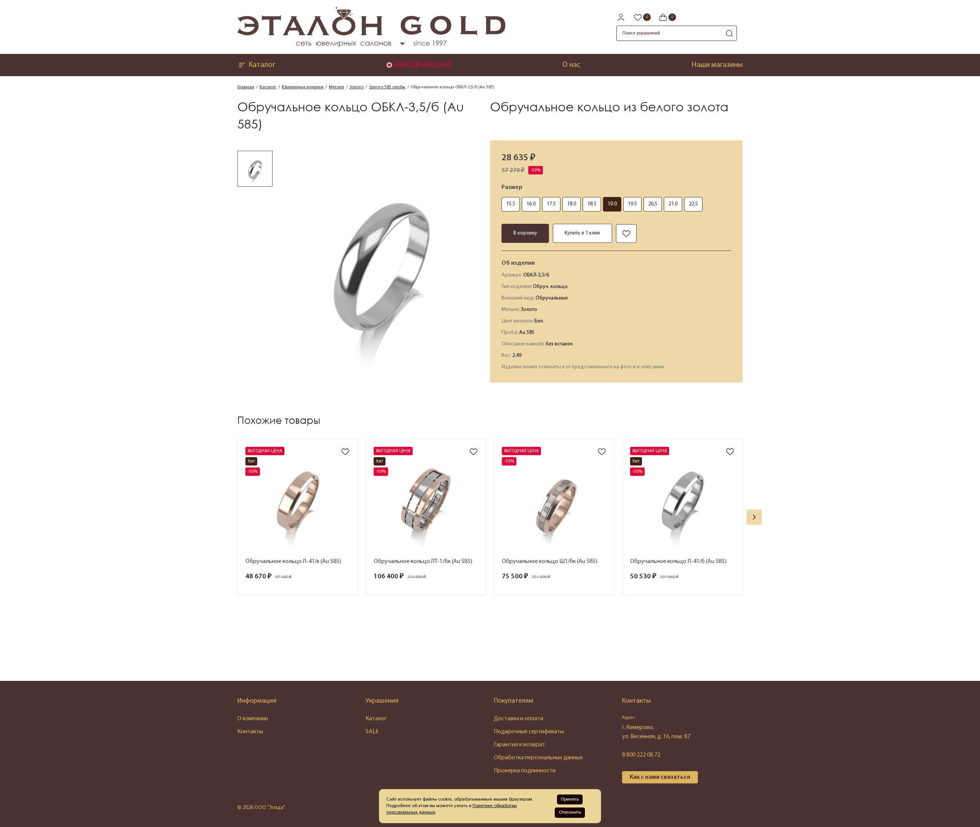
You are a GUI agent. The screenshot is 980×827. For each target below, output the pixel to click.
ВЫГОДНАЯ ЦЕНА (422, 65)
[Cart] (667, 17)
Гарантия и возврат (519, 745)
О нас (571, 65)
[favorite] (345, 452)
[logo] (371, 45)
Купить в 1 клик (582, 233)
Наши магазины (717, 65)
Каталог (261, 65)
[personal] (621, 17)
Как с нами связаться (660, 777)
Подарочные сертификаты (529, 732)
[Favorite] (642, 17)
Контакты (250, 732)
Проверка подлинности (524, 771)
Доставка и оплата (518, 719)
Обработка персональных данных (538, 758)
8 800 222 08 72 (641, 755)
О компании (252, 719)
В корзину (525, 233)
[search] (729, 33)
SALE (372, 732)
